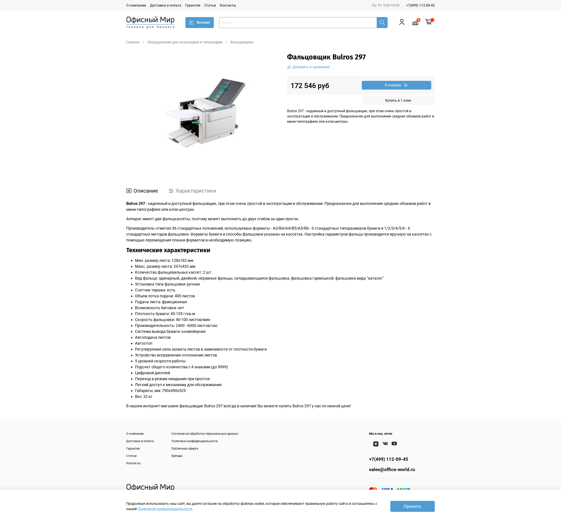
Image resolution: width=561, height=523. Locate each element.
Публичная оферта (184, 448)
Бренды (177, 456)
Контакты (228, 5)
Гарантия (192, 5)
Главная (133, 42)
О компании (136, 5)
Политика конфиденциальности (194, 441)
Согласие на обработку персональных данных (204, 434)
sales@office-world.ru (392, 469)
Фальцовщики (241, 42)
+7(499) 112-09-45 (420, 5)
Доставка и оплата (165, 5)
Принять (412, 506)
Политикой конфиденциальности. (165, 509)
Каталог (203, 22)
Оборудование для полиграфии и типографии (184, 42)
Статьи (210, 5)
